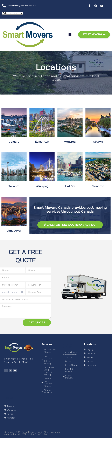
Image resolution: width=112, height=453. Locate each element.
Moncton (98, 186)
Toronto (14, 186)
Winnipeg (42, 186)
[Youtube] (15, 370)
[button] (70, 34)
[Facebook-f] (6, 370)
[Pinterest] (10, 370)
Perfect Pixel (42, 434)
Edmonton (42, 141)
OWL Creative (28, 434)
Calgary (14, 141)
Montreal (70, 141)
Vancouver (14, 230)
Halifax (70, 186)
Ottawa (98, 141)
